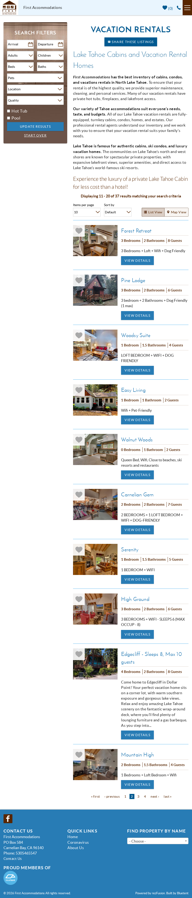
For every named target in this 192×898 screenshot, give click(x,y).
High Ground (135, 599)
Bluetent (182, 893)
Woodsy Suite (135, 335)
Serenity (129, 549)
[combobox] (157, 841)
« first (95, 796)
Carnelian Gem (137, 494)
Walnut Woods (137, 439)
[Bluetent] (11, 878)
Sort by (109, 205)
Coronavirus (78, 842)
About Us (75, 848)
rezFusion (158, 893)
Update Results (35, 126)
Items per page (83, 205)
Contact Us (13, 859)
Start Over (35, 135)
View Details (137, 260)
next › (155, 796)
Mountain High (137, 754)
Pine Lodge (133, 280)
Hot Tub (19, 111)
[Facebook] (8, 818)
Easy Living (133, 390)
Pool (15, 118)
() (170, 8)
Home (72, 837)
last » (168, 796)
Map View (178, 212)
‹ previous (112, 796)
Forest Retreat (136, 230)
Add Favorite (79, 231)
